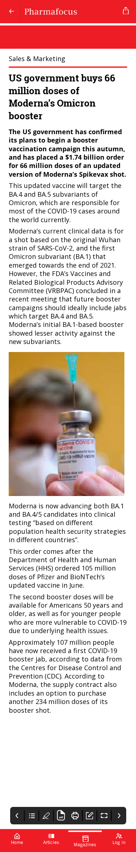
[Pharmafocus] (70, 11)
